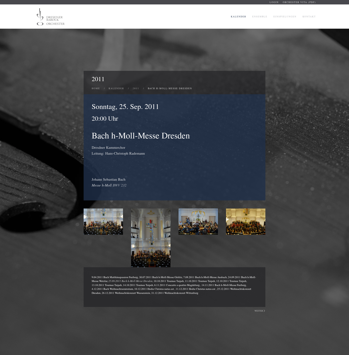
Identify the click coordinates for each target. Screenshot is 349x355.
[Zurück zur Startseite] (51, 16)
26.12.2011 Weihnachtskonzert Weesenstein (126, 293)
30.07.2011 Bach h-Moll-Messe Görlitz (160, 277)
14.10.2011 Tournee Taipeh (138, 285)
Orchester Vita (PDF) (299, 2)
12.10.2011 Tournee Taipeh (231, 281)
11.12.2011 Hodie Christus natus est (196, 289)
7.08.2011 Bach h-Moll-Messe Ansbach (205, 277)
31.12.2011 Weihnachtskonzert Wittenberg (174, 293)
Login (274, 2)
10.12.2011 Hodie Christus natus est (154, 289)
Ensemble (259, 16)
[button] (103, 221)
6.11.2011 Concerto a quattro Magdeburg (177, 285)
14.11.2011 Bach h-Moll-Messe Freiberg (224, 285)
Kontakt (309, 16)
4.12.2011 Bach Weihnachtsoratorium (112, 289)
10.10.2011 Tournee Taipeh (169, 281)
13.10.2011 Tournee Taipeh (107, 285)
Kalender (238, 16)
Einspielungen (284, 16)
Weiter (258, 310)
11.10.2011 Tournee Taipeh (200, 281)
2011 (98, 78)
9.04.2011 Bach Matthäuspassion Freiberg (115, 277)
